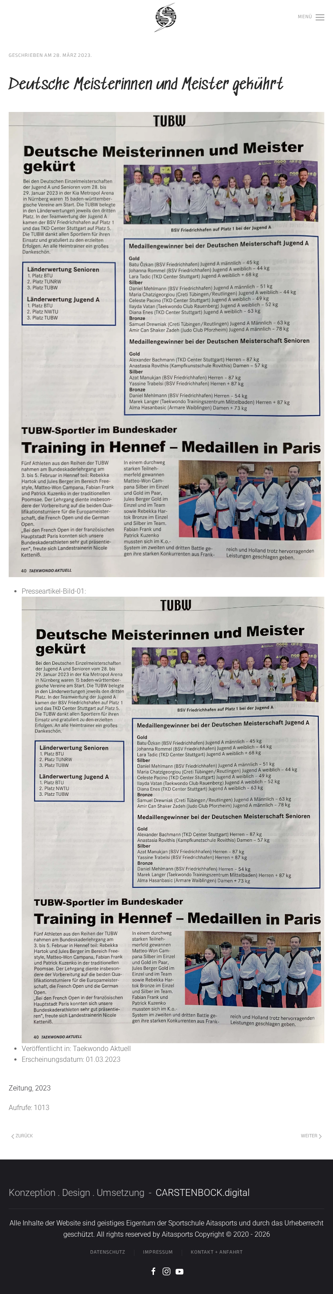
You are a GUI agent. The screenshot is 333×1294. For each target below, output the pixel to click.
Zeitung (20, 1088)
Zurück (24, 1136)
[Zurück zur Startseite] (166, 17)
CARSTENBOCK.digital (203, 1192)
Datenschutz (107, 1252)
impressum (158, 1252)
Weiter (309, 1136)
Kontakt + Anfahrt (217, 1252)
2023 (43, 1088)
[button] (311, 17)
